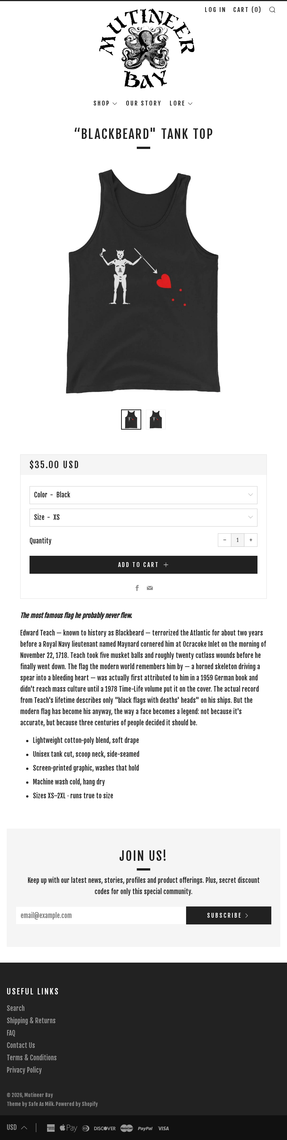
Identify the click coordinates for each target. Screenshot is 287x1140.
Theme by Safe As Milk (30, 1104)
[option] (143, 282)
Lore (178, 103)
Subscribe (224, 915)
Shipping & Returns (31, 1021)
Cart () (247, 9)
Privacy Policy (24, 1070)
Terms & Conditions (32, 1058)
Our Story (144, 103)
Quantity (41, 541)
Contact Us (21, 1045)
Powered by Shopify (77, 1104)
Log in (215, 9)
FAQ (11, 1033)
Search (16, 1008)
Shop (101, 103)
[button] (131, 419)
